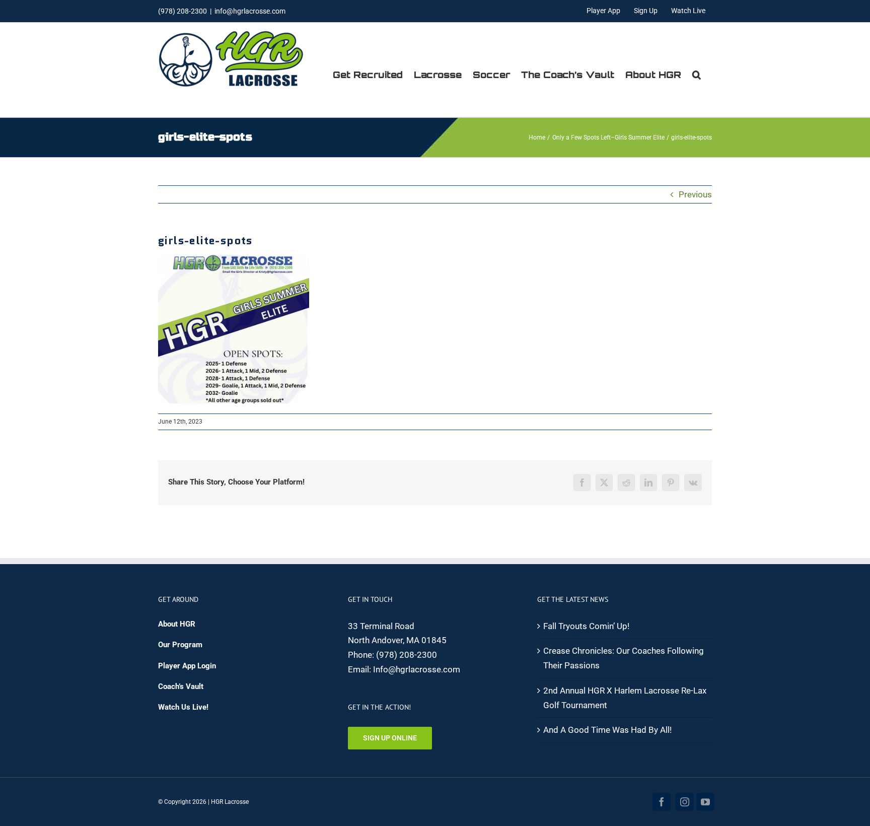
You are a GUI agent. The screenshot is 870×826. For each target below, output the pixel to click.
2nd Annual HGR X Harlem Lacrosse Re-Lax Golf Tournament (624, 697)
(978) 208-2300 (406, 655)
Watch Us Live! (183, 707)
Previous (695, 194)
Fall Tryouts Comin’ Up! (586, 626)
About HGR (176, 624)
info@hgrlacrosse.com (249, 11)
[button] (696, 74)
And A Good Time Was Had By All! (607, 730)
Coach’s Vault (180, 686)
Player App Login (187, 665)
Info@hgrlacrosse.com (416, 669)
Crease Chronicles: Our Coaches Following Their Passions (623, 658)
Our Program (180, 644)
